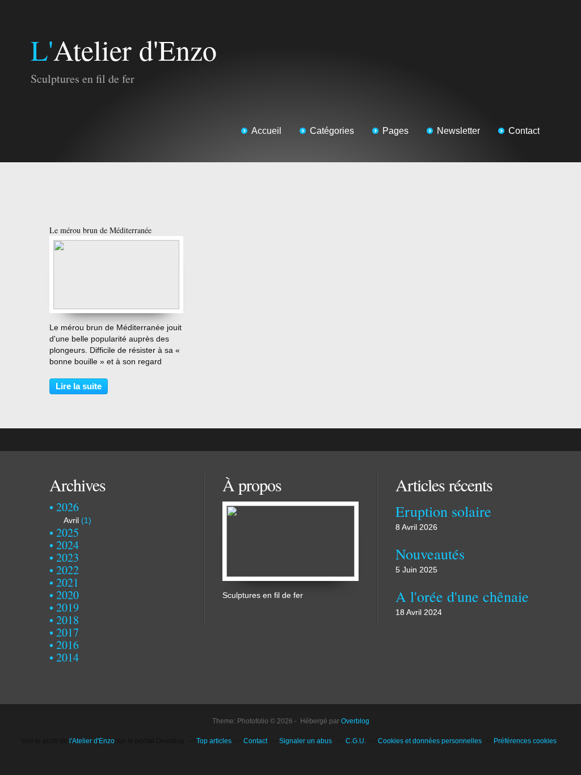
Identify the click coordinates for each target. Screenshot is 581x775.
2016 (67, 644)
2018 (67, 619)
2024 (67, 545)
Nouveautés (430, 553)
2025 (67, 532)
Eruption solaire (443, 511)
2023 (67, 557)
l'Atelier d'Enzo (92, 741)
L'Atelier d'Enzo (124, 50)
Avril (71, 520)
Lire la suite (79, 386)
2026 (67, 507)
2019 (67, 607)
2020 (67, 595)
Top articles (213, 741)
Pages (395, 131)
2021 (67, 582)
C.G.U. (356, 741)
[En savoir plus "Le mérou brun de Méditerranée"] (116, 245)
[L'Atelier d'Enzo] (290, 507)
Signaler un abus (306, 741)
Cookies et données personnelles (430, 741)
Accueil (266, 131)
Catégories (332, 131)
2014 (67, 657)
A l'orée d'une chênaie (462, 596)
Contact (524, 131)
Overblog (355, 721)
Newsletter (458, 131)
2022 (67, 570)
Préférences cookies (525, 741)
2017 (67, 632)
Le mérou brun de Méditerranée (100, 230)
